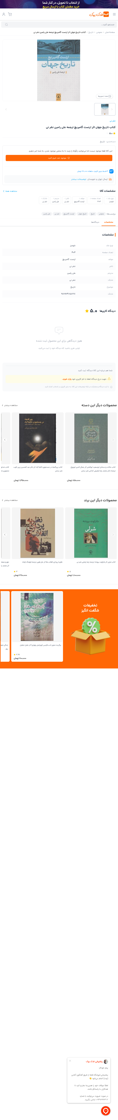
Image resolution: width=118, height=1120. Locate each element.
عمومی (101, 213)
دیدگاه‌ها (95, 222)
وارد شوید (67, 379)
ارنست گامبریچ (69, 213)
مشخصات (108, 222)
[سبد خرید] (10, 14)
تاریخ (102, 141)
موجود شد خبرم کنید (57, 158)
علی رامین (46, 213)
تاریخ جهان (83, 213)
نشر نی (113, 120)
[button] (5, 440)
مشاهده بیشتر (11, 405)
